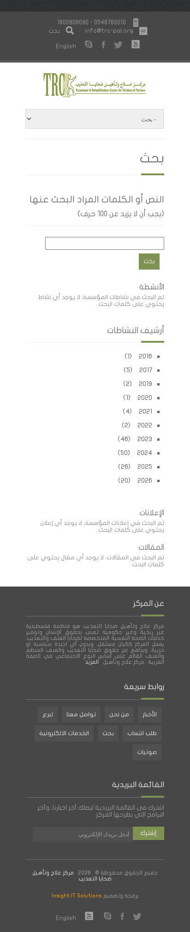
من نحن (119, 714)
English (66, 46)
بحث (108, 733)
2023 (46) (135, 439)
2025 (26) (135, 466)
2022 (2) (137, 425)
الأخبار (149, 714)
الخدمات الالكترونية (64, 733)
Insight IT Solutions (76, 895)
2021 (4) (137, 411)
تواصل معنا (81, 714)
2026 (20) (135, 480)
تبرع (47, 714)
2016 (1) (138, 356)
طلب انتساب (142, 733)
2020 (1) (137, 397)
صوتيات (147, 752)
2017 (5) (138, 370)
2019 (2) (137, 383)
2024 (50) (135, 452)
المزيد (92, 662)
